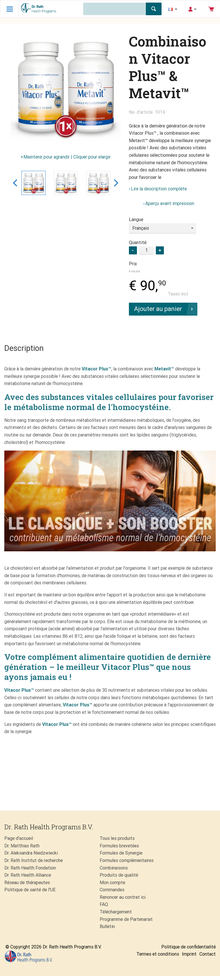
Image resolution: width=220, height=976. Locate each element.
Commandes (112, 889)
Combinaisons (114, 868)
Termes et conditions (157, 954)
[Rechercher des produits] (154, 9)
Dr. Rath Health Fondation (30, 868)
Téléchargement (116, 912)
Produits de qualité (119, 875)
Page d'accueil (18, 838)
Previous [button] (15, 182)
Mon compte (112, 882)
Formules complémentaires (127, 860)
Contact (207, 954)
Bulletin (107, 926)
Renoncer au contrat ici (123, 897)
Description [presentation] (24, 348)
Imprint (189, 954)
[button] (160, 250)
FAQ (104, 904)
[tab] (24, 348)
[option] (65, 88)
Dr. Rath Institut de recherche (33, 860)
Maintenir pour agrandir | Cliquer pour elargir (67, 157)
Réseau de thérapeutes (27, 882)
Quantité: (138, 242)
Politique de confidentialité (188, 947)
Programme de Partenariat (126, 919)
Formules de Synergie (121, 853)
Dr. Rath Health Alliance (27, 875)
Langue (136, 219)
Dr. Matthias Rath (22, 846)
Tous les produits (117, 838)
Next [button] (116, 182)
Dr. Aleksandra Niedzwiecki (31, 853)
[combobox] (162, 228)
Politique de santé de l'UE (30, 889)
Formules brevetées (119, 846)
